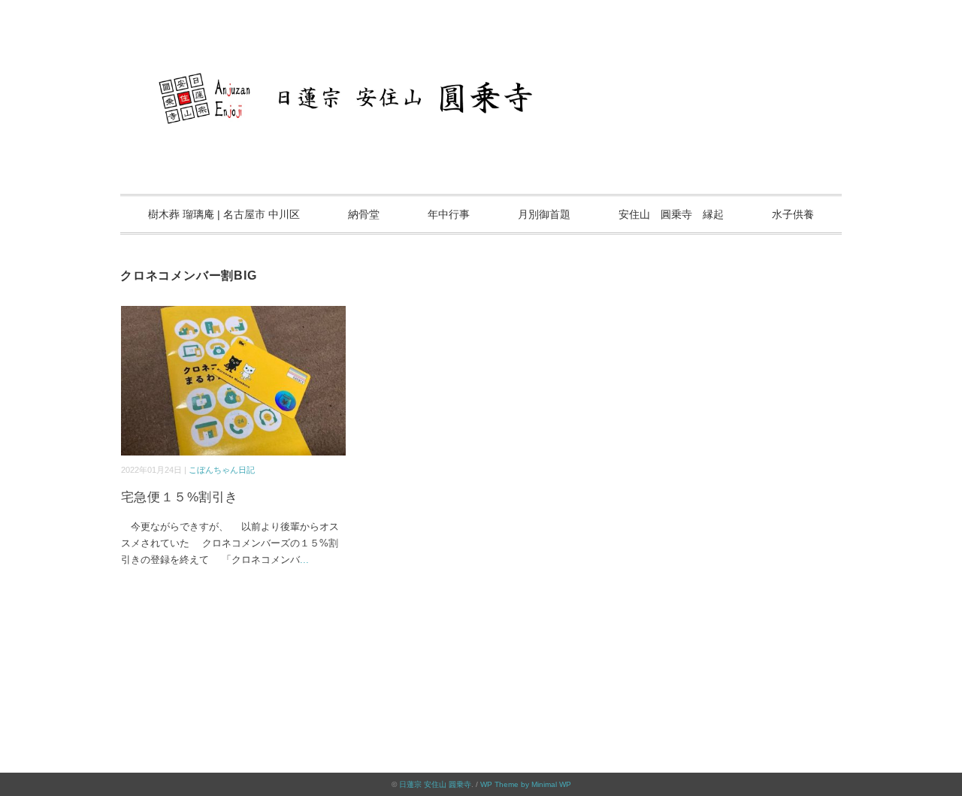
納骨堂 (364, 214)
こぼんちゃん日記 (222, 469)
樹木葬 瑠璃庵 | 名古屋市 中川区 (224, 214)
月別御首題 (544, 214)
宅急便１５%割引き (179, 497)
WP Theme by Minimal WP (525, 784)
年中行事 (449, 214)
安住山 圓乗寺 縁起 (671, 214)
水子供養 (793, 214)
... (304, 559)
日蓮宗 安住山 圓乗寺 (435, 784)
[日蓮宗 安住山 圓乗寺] (481, 56)
